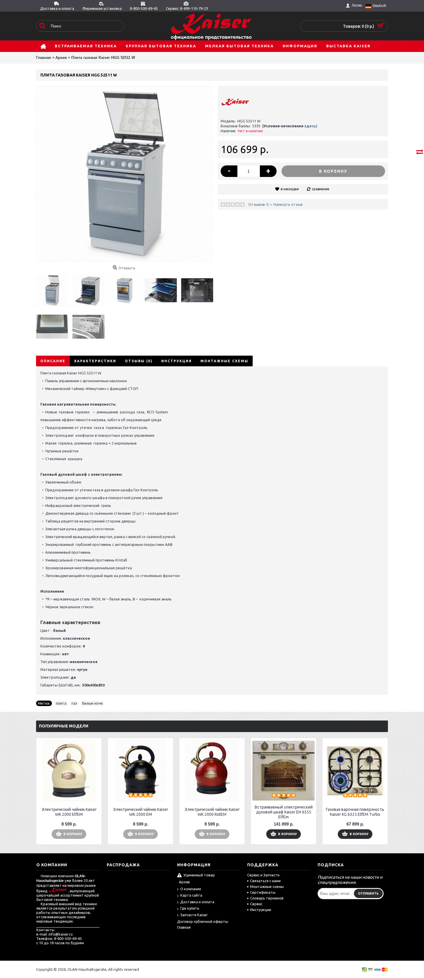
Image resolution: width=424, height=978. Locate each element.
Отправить (368, 893)
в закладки (290, 189)
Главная (184, 927)
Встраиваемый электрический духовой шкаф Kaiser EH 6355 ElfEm (284, 812)
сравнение (320, 189)
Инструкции (260, 910)
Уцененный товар (199, 875)
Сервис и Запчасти (263, 875)
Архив (184, 882)
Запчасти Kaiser (194, 915)
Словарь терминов (267, 898)
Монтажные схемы (224, 361)
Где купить (189, 908)
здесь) (310, 126)
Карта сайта (191, 895)
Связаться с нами (265, 881)
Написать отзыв (288, 204)
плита (61, 703)
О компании (190, 889)
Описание (52, 361)
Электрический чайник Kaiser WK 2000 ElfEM (69, 812)
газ (74, 703)
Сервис (256, 904)
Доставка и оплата (197, 902)
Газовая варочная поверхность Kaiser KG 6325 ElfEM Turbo (355, 812)
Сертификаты (262, 892)
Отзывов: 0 (258, 204)
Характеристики (95, 361)
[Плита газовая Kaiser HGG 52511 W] (54, 288)
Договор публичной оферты (202, 921)
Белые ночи (92, 703)
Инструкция (176, 361)
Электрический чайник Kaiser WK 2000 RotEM (212, 812)
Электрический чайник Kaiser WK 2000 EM (140, 812)
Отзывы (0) (139, 361)
